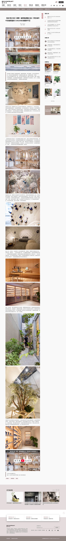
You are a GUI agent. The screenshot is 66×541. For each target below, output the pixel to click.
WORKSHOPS (37, 6)
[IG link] (57, 5)
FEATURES (31, 6)
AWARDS (43, 6)
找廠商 (3, 5)
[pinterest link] (60, 5)
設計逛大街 (41, 9)
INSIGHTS (20, 6)
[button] (56, 490)
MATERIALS (4, 6)
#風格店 (7, 478)
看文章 (25, 5)
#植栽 (17, 478)
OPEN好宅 (34, 9)
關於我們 (32, 530)
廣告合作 (36, 530)
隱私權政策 (8, 538)
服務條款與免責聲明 (14, 538)
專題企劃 (31, 5)
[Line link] (54, 5)
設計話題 (28, 9)
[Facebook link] (51, 5)
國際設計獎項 (47, 9)
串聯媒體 (43, 530)
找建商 (14, 5)
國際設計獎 (43, 5)
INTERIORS (9, 6)
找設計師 (9, 5)
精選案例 (17, 9)
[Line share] (42, 16)
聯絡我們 (39, 530)
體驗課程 (37, 5)
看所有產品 (53, 101)
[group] (15, 498)
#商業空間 (12, 478)
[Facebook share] (42, 14)
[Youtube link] (63, 5)
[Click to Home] (7, 2)
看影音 (20, 5)
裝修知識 (23, 9)
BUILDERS (15, 6)
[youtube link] (58, 530)
